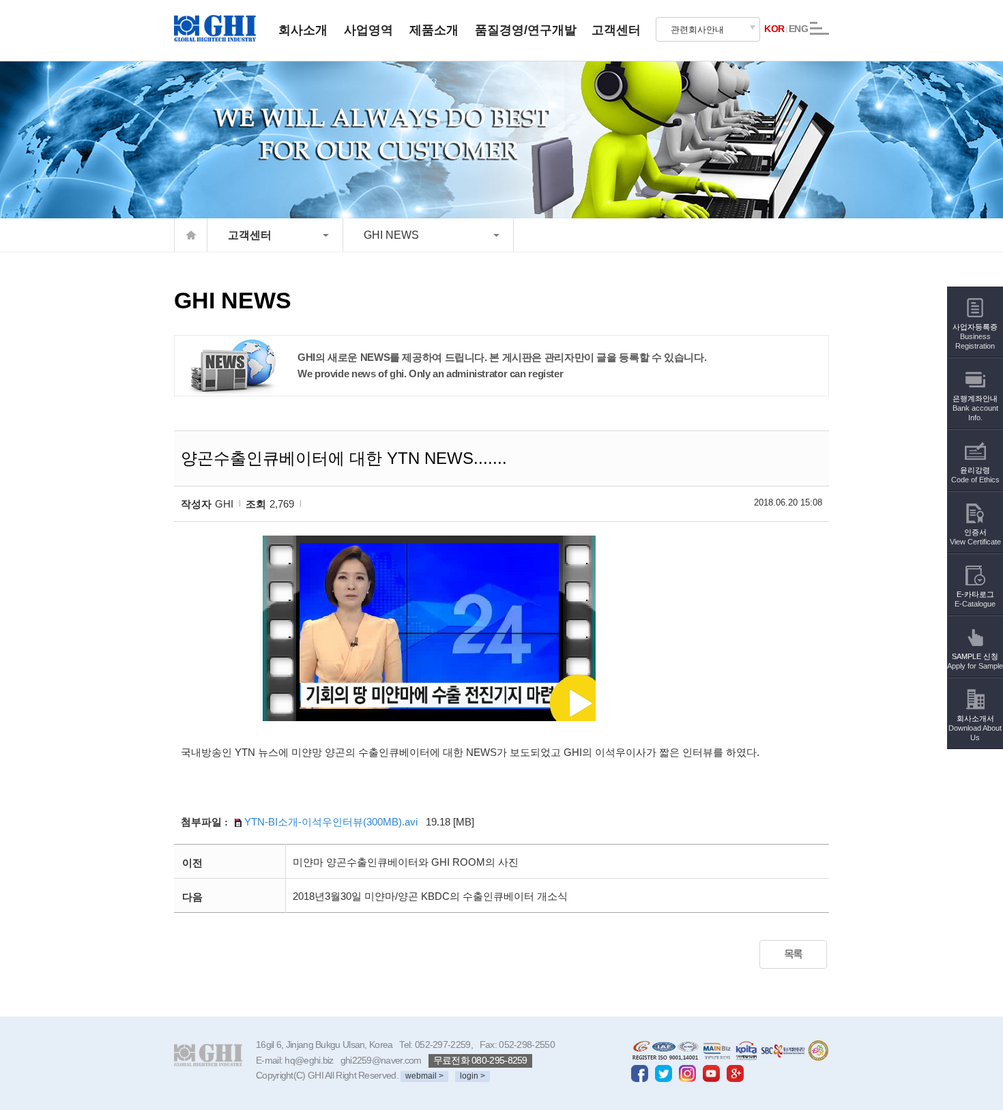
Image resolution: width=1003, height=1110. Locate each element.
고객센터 (250, 235)
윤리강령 (975, 475)
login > (472, 1076)
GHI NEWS (391, 235)
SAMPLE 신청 (975, 661)
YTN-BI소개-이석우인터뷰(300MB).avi (330, 822)
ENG (799, 28)
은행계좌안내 (975, 408)
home (191, 235)
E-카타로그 (975, 599)
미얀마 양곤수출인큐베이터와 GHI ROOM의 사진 (406, 862)
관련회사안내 (697, 30)
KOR (774, 28)
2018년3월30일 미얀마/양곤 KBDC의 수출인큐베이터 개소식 (430, 896)
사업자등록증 (975, 336)
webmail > (424, 1076)
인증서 (975, 537)
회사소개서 (975, 728)
